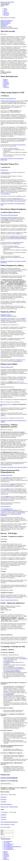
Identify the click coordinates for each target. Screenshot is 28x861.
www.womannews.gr (5, 193)
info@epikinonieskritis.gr (6, 804)
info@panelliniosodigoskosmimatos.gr (9, 822)
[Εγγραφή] (1, 785)
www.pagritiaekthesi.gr (17, 361)
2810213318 (3, 797)
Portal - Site (6, 84)
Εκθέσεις (5, 80)
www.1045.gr (21, 379)
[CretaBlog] (4, 25)
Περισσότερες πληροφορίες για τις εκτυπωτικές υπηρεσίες (14, 467)
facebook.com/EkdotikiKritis (9, 778)
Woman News (5, 172)
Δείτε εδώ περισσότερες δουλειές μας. (9, 600)
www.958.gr (11, 666)
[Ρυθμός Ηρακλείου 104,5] (6, 23)
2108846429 (3, 814)
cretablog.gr (13, 484)
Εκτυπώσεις (6, 83)
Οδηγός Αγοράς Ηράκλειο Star (9, 100)
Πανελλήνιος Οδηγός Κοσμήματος (10, 217)
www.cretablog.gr (6, 477)
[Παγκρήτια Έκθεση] (6, 21)
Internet (5, 85)
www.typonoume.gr (8, 847)
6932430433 (3, 799)
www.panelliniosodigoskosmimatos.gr (16, 237)
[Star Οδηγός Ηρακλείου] (7, 20)
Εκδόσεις (5, 79)
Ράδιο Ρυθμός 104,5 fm (6, 404)
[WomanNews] (4, 24)
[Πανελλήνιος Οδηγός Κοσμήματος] (9, 28)
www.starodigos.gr (22, 139)
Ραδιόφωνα (6, 82)
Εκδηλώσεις (6, 87)
